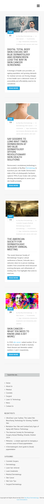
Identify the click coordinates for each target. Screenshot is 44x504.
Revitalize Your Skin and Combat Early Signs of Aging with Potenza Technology (22, 427)
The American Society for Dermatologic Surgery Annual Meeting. (17, 244)
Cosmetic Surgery (21, 223)
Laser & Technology (13, 399)
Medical (9, 389)
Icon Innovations (22, 499)
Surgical (9, 396)
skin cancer (26, 234)
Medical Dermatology (13, 474)
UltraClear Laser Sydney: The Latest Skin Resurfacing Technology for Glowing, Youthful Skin (22, 420)
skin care (35, 44)
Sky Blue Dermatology (25, 36)
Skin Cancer (20, 39)
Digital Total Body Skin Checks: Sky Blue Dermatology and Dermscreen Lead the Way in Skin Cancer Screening (18, 57)
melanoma (25, 41)
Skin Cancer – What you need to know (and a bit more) (18, 332)
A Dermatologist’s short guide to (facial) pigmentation (20, 448)
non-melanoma (28, 321)
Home (8, 383)
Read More (13, 88)
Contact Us (9, 406)
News (8, 403)
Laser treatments (12, 471)
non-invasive (20, 131)
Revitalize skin (29, 131)
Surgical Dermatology (13, 484)
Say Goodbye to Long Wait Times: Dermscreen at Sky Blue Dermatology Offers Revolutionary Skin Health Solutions (17, 149)
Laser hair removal (12, 468)
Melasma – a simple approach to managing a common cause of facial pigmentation (22, 442)
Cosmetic (9, 393)
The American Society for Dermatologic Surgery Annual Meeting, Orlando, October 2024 (21, 435)
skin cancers (27, 44)
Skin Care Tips (11, 481)
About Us (9, 386)
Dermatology (20, 126)
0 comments (31, 39)
